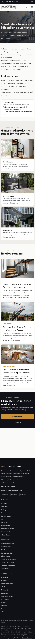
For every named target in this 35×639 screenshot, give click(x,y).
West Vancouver (6, 587)
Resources (4, 507)
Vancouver (4, 577)
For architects (5, 532)
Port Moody (5, 599)
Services (4, 503)
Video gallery (5, 525)
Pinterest (23, 494)
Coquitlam (4, 593)
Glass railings (5, 556)
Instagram (5, 494)
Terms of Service (27, 638)
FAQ (2, 519)
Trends (3, 513)
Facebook (14, 494)
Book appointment (7, 529)
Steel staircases (6, 550)
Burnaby (4, 580)
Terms (3, 622)
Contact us (17, 422)
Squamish (4, 609)
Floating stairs (6, 547)
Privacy (31, 620)
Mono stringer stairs (7, 543)
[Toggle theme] (27, 7)
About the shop (6, 535)
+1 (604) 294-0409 (8, 487)
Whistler (4, 612)
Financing (4, 522)
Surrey (3, 602)
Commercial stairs (7, 553)
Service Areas (6, 516)
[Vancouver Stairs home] (8, 7)
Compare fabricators (8, 566)
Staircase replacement (8, 559)
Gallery (3, 510)
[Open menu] (32, 7)
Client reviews (5, 569)
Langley (4, 606)
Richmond (4, 590)
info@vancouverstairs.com (11, 490)
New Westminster (7, 596)
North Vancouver (7, 584)
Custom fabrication (7, 562)
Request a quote (17, 416)
